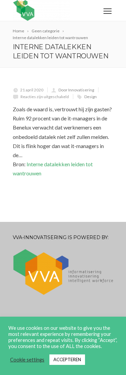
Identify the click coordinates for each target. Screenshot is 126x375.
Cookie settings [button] (27, 360)
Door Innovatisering (76, 89)
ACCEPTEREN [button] (67, 359)
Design (90, 96)
